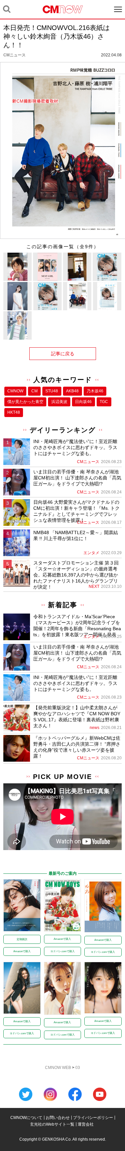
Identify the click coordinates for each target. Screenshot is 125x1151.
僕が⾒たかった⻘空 (25, 401)
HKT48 (13, 412)
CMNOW (15, 391)
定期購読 (22, 939)
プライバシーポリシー (93, 1117)
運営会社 (86, 1124)
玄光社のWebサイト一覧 (52, 1124)
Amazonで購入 (22, 951)
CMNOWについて (26, 1117)
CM (34, 391)
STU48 (51, 391)
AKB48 (72, 391)
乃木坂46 (95, 391)
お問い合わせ (58, 1117)
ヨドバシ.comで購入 (62, 951)
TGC (104, 401)
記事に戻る (62, 353)
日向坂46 (83, 401)
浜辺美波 (59, 401)
